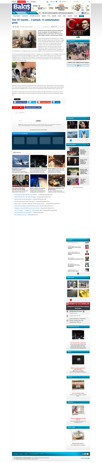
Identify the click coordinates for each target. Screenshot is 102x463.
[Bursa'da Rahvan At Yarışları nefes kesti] (83, 284)
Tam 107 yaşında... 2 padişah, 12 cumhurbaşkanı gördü (28, 210)
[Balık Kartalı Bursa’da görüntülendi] (83, 134)
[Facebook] (13, 26)
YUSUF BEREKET (73, 244)
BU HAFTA (78, 187)
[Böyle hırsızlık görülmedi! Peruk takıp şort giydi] (83, 293)
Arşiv (28, 1)
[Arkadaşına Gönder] (54, 26)
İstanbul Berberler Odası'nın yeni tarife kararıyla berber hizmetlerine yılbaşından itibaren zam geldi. (56, 170)
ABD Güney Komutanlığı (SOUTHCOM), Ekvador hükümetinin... (78, 370)
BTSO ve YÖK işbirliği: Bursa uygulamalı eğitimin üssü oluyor (84, 171)
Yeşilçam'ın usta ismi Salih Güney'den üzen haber (27, 208)
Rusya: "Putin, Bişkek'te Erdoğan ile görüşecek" (83, 161)
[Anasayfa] (14, 12)
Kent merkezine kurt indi (20, 214)
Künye (21, 453)
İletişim (26, 453)
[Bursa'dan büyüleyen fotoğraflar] (72, 134)
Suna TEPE (76, 262)
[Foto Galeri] (21, 12)
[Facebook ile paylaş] (83, 13)
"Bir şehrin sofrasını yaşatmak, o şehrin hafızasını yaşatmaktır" (83, 181)
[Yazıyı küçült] (60, 26)
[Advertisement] (96, 28)
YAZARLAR (69, 240)
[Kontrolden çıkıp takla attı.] (72, 293)
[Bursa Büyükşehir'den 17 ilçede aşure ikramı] (72, 284)
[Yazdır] (56, 26)
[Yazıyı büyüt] (63, 26)
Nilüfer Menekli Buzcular (74, 251)
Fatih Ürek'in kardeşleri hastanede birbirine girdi (26, 205)
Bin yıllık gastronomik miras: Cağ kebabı (24, 201)
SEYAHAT (70, 377)
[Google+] (18, 26)
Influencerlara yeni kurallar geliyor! (23, 199)
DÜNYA (69, 351)
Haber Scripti (84, 458)
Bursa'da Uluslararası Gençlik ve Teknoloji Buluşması (83, 151)
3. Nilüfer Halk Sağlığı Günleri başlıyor (51, 13)
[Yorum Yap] (52, 26)
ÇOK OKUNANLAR (71, 144)
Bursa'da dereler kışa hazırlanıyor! (23, 212)
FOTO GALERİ (70, 118)
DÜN (74, 187)
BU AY (82, 187)
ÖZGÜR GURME (71, 427)
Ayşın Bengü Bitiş (72, 268)
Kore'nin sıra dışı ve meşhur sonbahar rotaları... (78, 395)
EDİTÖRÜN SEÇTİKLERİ (73, 326)
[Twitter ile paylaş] (85, 13)
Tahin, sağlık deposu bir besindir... (78, 444)
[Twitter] (15, 26)
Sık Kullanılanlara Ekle (34, 453)
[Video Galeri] (32, 12)
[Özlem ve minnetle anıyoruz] (83, 125)
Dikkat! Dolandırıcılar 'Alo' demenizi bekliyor (25, 197)
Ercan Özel (73, 256)
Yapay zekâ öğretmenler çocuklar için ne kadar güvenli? (78, 420)
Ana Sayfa (14, 1)
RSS (41, 453)
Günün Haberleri (21, 1)
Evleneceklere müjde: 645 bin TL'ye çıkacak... (26, 194)
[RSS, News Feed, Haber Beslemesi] (87, 13)
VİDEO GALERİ (70, 277)
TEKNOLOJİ (70, 402)
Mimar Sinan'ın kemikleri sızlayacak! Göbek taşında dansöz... (29, 203)
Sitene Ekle (33, 1)
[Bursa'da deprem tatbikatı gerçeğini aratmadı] (72, 125)
